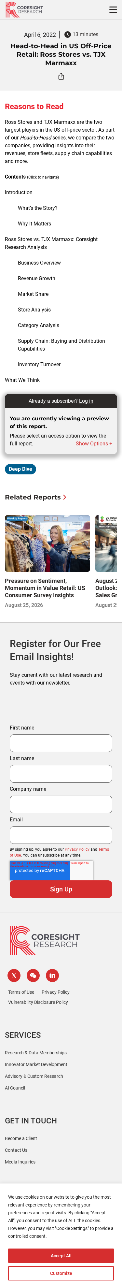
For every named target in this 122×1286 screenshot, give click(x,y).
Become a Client (21, 1138)
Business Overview (39, 263)
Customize (61, 1273)
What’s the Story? (38, 208)
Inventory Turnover (39, 364)
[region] (61, 1234)
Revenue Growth (36, 278)
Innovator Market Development (36, 1064)
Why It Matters (34, 224)
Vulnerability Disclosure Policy (38, 1002)
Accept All (61, 1255)
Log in (86, 401)
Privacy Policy (77, 849)
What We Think (22, 380)
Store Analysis (34, 310)
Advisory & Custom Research (34, 1076)
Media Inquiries (20, 1161)
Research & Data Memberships (36, 1052)
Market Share (33, 294)
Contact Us (16, 1150)
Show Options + (94, 444)
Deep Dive (20, 469)
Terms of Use (21, 992)
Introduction (19, 192)
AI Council (15, 1088)
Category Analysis (38, 325)
